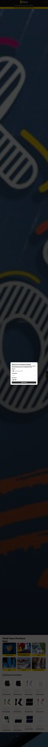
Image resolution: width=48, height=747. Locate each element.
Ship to (13, 368)
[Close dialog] (36, 363)
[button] (24, 371)
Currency (14, 377)
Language (14, 373)
